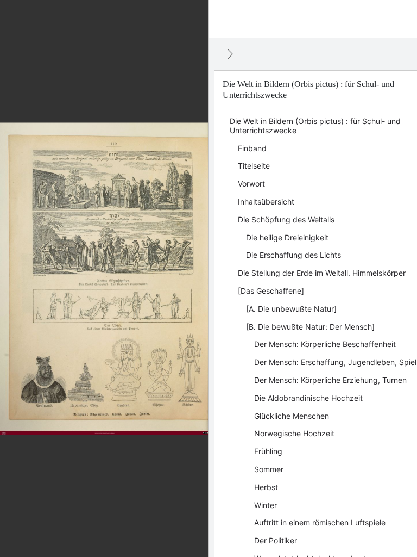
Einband (252, 148)
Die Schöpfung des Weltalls (286, 219)
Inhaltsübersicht (266, 201)
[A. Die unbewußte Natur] (291, 308)
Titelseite (254, 165)
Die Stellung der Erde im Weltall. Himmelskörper (322, 272)
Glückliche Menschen (291, 415)
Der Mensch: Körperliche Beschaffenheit (325, 344)
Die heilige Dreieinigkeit (287, 237)
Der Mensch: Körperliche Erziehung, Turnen (330, 380)
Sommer (268, 469)
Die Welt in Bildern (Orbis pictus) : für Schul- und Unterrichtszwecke (315, 125)
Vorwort (251, 183)
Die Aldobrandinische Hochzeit (308, 398)
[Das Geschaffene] (271, 290)
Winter (265, 505)
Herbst (266, 487)
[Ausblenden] (230, 53)
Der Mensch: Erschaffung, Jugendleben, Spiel (335, 362)
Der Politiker (275, 540)
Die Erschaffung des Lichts (293, 254)
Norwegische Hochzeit (294, 433)
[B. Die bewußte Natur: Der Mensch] (310, 326)
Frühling (268, 451)
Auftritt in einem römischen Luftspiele (320, 522)
